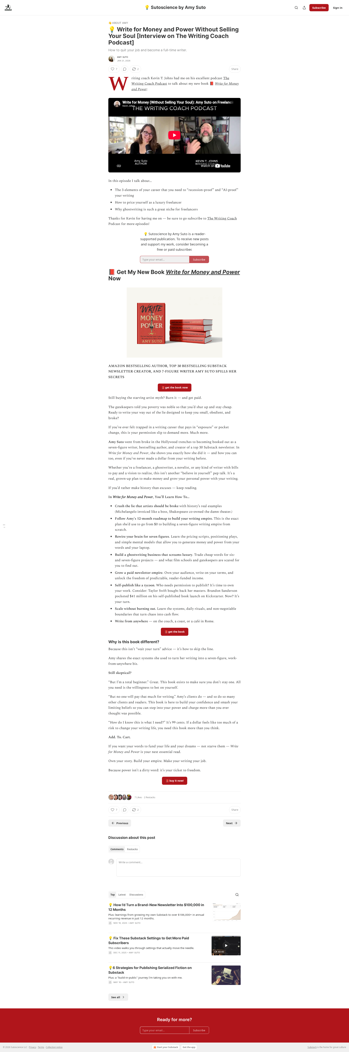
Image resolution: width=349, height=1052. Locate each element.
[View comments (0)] (124, 69)
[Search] (296, 7)
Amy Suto (122, 57)
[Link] (103, 275)
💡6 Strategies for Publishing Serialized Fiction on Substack (150, 970)
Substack (312, 1047)
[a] (226, 945)
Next (229, 823)
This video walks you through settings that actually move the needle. (151, 948)
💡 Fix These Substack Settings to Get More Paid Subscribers (148, 940)
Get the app (189, 1047)
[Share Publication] (304, 7)
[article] (174, 916)
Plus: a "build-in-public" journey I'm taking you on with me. (145, 977)
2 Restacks (149, 797)
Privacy (32, 1047)
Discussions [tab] (136, 894)
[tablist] (124, 849)
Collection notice (54, 1047)
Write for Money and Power (203, 272)
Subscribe (319, 7)
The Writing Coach (222, 218)
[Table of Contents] (4, 526)
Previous (122, 823)
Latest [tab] (122, 894)
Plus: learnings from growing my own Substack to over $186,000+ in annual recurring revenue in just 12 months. (156, 916)
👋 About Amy (118, 22)
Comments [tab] (117, 849)
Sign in (337, 7)
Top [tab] (113, 894)
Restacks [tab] (132, 849)
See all (115, 997)
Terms (41, 1047)
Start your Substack (167, 1047)
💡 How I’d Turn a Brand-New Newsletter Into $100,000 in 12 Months (156, 907)
